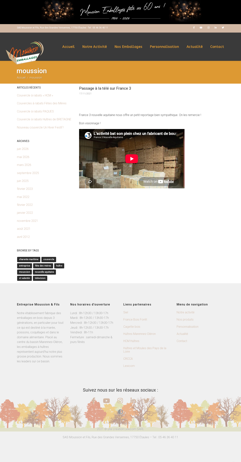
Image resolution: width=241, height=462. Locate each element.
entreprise (24, 265)
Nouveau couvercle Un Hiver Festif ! (40, 127)
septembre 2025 (28, 173)
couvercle (48, 259)
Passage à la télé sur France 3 (105, 88)
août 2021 (24, 229)
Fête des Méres (43, 265)
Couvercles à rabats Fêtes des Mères (41, 103)
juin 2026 (23, 149)
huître (59, 265)
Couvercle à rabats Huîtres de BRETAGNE (44, 119)
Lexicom (129, 366)
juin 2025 (23, 181)
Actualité (195, 47)
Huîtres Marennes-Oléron (139, 334)
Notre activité (94, 47)
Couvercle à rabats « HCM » (35, 95)
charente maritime (28, 259)
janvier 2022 (25, 213)
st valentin (24, 278)
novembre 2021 (27, 221)
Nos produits (185, 319)
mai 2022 (23, 197)
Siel (125, 312)
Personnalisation (164, 47)
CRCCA (128, 358)
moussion (24, 272)
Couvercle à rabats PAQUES (35, 111)
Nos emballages (128, 47)
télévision (40, 278)
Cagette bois (131, 326)
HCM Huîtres (131, 341)
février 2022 (25, 205)
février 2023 (25, 189)
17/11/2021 (85, 93)
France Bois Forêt (135, 319)
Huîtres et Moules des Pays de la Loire (144, 349)
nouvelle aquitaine (44, 272)
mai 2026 (23, 157)
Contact (217, 47)
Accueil (68, 47)
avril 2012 (23, 237)
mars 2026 (24, 165)
